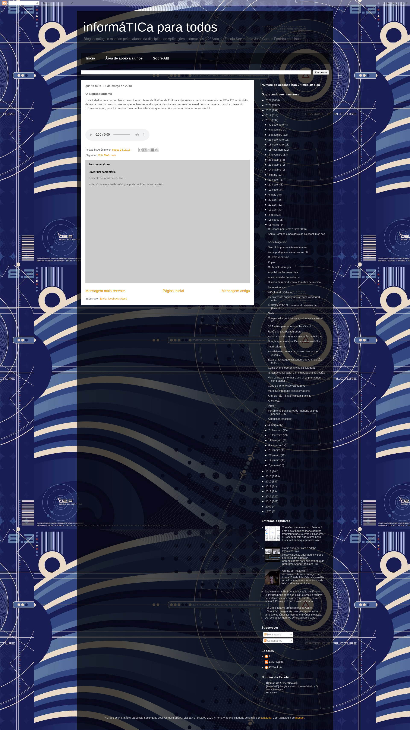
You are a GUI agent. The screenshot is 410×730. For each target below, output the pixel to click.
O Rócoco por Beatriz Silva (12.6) (287, 229)
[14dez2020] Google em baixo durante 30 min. (290, 686)
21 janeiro (274, 455)
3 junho (273, 174)
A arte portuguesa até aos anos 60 (288, 252)
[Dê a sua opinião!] (144, 150)
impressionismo (277, 346)
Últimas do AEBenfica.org (281, 683)
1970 (268, 511)
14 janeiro (274, 460)
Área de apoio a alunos (124, 58)
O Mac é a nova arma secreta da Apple (289, 607)
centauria (266, 717)
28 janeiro (274, 450)
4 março (273, 425)
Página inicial (173, 291)
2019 (268, 115)
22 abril (273, 204)
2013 (268, 486)
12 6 (100, 155)
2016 (268, 476)
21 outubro (275, 164)
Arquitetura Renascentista (283, 272)
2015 (268, 481)
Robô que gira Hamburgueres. (285, 331)
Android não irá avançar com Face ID (289, 395)
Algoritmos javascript (280, 418)
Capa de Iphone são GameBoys (286, 385)
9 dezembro (275, 129)
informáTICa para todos (150, 27)
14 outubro (275, 169)
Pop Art (272, 262)
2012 (268, 491)
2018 (268, 120)
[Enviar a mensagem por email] (140, 150)
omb (113, 155)
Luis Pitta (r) (276, 661)
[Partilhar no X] (148, 150)
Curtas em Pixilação (294, 570)
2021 (268, 105)
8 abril (272, 214)
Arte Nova (274, 400)
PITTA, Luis (275, 667)
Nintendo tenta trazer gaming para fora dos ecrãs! (296, 372)
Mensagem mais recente (105, 291)
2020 (268, 110)
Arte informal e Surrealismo (284, 277)
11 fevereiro (275, 440)
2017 (268, 471)
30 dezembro (276, 124)
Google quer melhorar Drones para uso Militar (294, 341)
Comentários (274, 640)
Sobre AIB (161, 58)
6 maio (272, 194)
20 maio (273, 184)
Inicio (90, 58)
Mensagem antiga (236, 291)
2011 (268, 496)
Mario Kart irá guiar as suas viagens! (289, 390)
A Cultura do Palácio (280, 292)
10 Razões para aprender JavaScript (289, 326)
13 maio (273, 189)
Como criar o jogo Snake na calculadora (291, 367)
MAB (107, 155)
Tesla (271, 313)
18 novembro (276, 144)
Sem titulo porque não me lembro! (287, 247)
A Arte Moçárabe (277, 242)
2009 (268, 506)
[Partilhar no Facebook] (153, 150)
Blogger (299, 717)
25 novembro (276, 139)
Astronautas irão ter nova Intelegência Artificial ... (296, 336)
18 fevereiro (275, 435)
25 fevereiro (275, 430)
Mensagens (273, 634)
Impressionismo (277, 287)
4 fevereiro (274, 445)
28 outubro (275, 159)
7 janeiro (273, 465)
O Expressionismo (278, 257)
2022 (268, 100)
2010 (268, 501)
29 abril (273, 199)
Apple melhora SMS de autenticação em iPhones (293, 591)
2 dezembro (275, 134)
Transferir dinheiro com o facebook (302, 527)
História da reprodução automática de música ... (296, 282)
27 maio (273, 179)
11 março (274, 224)
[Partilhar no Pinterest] (157, 150)
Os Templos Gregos (279, 267)
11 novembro (276, 149)
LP (270, 656)
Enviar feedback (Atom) (113, 298)
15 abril (273, 209)
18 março (274, 219)
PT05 (271, 405)
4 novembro (275, 154)
